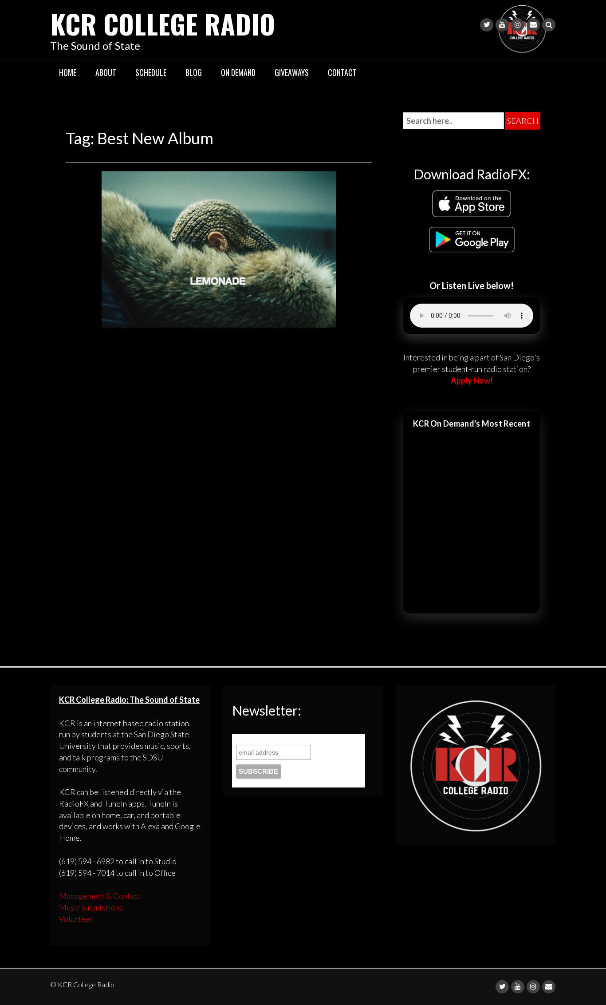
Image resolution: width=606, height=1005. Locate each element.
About (105, 72)
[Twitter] (486, 25)
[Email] (533, 25)
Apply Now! (472, 380)
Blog (193, 72)
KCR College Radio (162, 23)
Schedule (150, 72)
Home (67, 72)
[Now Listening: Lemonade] (219, 248)
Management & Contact (100, 896)
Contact (342, 72)
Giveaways (292, 72)
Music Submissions (91, 907)
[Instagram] (517, 25)
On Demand (238, 72)
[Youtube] (502, 25)
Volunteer (76, 919)
